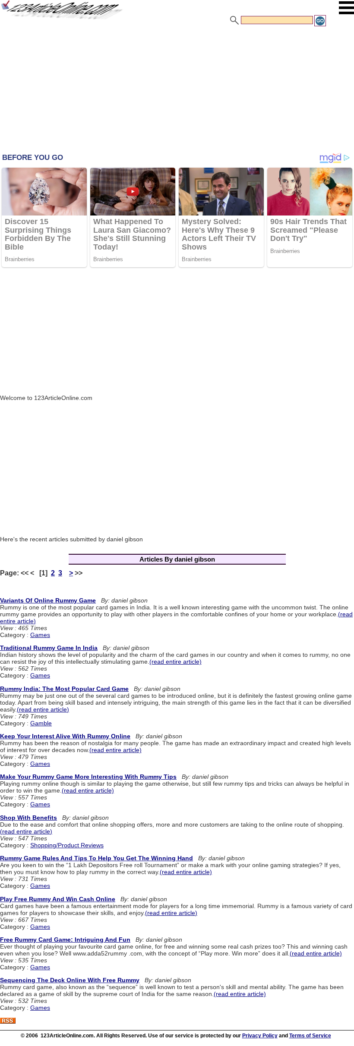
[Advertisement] (177, 91)
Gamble (41, 723)
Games (40, 634)
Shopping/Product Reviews (67, 845)
